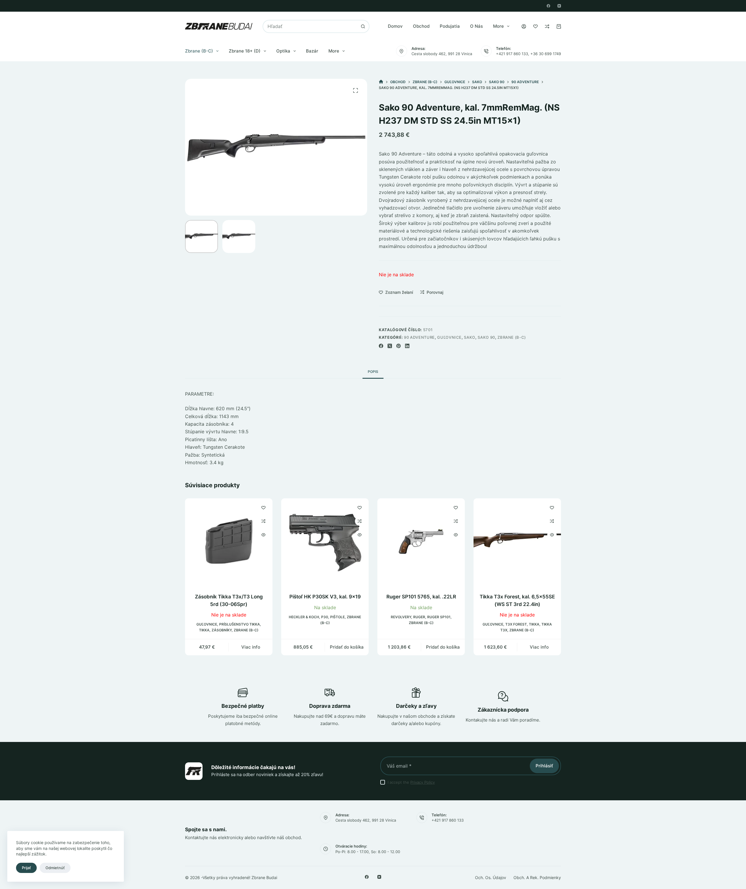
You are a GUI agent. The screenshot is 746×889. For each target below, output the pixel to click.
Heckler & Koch (304, 617)
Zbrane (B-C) (199, 51)
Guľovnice (449, 337)
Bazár (312, 51)
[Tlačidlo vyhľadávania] (363, 26)
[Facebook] (548, 6)
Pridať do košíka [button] (347, 647)
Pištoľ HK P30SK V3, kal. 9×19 (325, 597)
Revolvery (401, 617)
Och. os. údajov (490, 877)
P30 (324, 617)
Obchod (421, 26)
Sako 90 (486, 337)
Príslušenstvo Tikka (239, 624)
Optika (283, 51)
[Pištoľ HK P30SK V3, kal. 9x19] (325, 542)
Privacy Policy (422, 782)
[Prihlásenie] (524, 26)
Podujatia (450, 26)
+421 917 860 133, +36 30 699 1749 (528, 53)
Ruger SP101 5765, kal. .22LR (421, 597)
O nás (476, 26)
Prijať (26, 867)
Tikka (204, 630)
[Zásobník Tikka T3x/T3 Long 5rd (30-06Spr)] (228, 542)
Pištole (337, 617)
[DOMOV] (381, 82)
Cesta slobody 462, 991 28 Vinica (441, 53)
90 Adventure (419, 337)
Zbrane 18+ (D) (245, 51)
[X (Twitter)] (390, 346)
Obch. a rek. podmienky (537, 877)
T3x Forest (516, 624)
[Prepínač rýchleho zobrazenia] (263, 534)
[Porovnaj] (547, 26)
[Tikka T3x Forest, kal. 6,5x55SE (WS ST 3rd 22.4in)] (517, 542)
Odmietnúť (55, 867)
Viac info (250, 647)
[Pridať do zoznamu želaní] (263, 507)
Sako (469, 337)
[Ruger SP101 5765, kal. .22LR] (421, 542)
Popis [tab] (373, 371)
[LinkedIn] (407, 346)
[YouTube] (559, 6)
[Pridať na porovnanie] (263, 521)
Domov (395, 26)
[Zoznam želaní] (535, 26)
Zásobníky (222, 630)
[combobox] (310, 26)
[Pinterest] (398, 346)
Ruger (419, 617)
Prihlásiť (544, 766)
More (498, 26)
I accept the (411, 782)
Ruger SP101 (439, 617)
